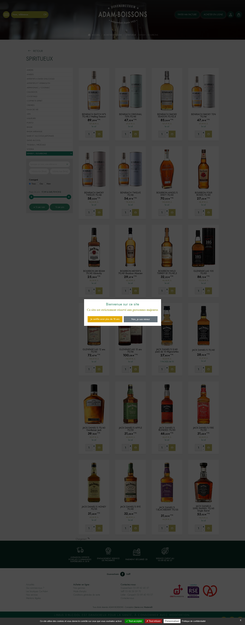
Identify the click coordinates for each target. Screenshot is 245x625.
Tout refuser (154, 621)
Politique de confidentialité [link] (194, 621)
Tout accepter (135, 621)
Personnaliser (172, 621)
